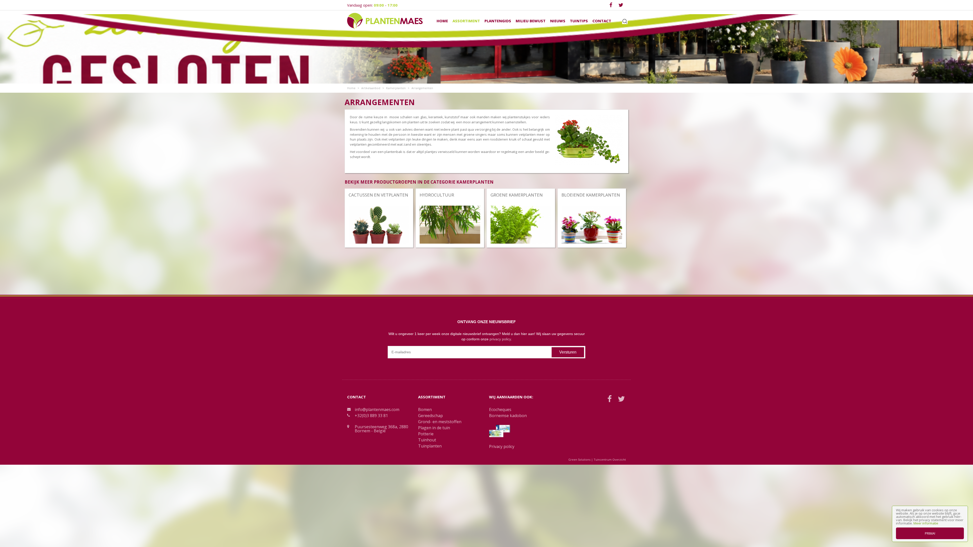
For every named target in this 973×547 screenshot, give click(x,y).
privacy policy (500, 339)
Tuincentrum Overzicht (610, 459)
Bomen (425, 409)
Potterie (426, 434)
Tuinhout (427, 440)
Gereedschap (430, 415)
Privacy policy (501, 446)
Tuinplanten (430, 446)
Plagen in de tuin (434, 428)
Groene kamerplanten (517, 195)
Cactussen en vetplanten (378, 195)
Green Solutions (579, 459)
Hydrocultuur (437, 195)
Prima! (930, 533)
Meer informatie (925, 523)
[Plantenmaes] (385, 20)
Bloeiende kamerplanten (591, 195)
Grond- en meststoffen (439, 421)
